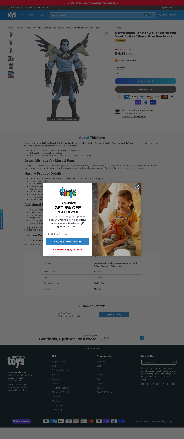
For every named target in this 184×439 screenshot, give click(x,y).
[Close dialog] (137, 186)
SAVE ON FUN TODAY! (67, 241)
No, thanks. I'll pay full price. (67, 249)
